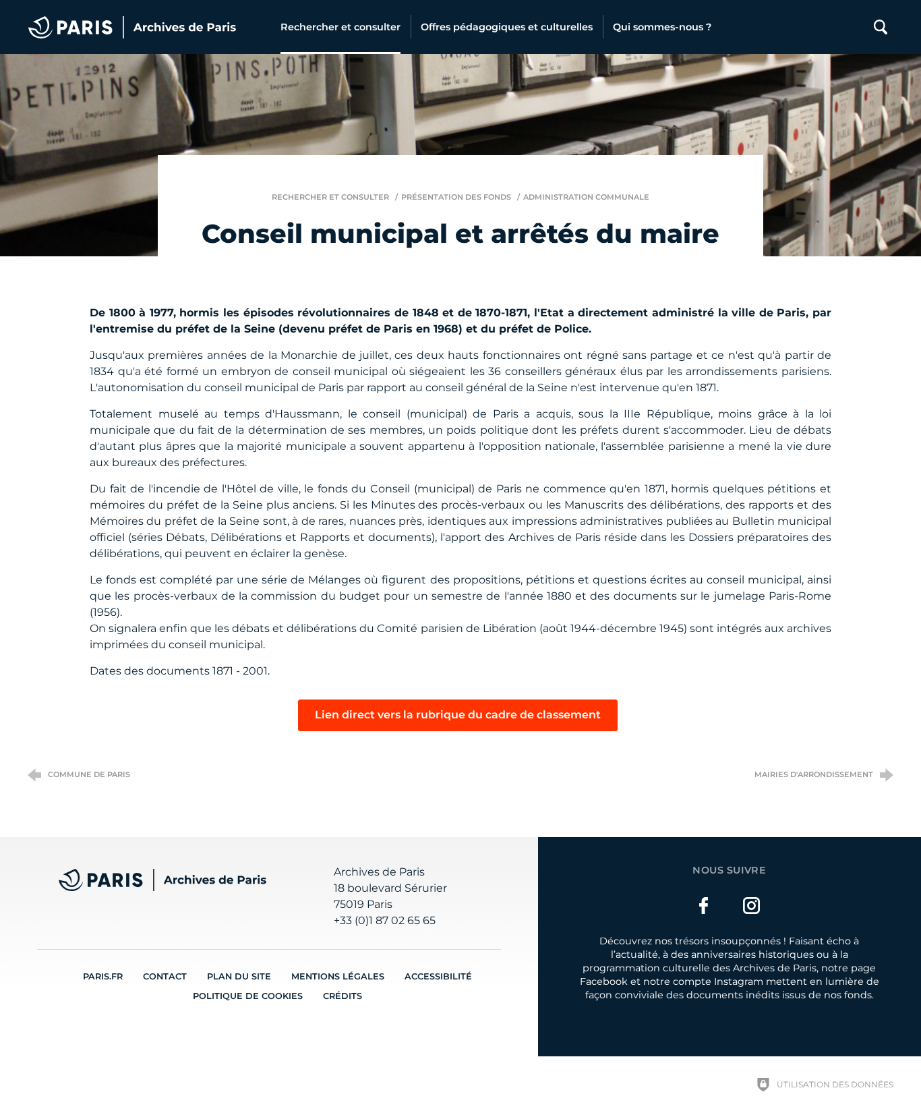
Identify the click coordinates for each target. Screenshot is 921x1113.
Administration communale (586, 197)
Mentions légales (337, 976)
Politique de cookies (248, 996)
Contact (165, 976)
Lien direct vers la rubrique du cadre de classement (458, 714)
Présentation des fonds (456, 197)
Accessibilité (438, 976)
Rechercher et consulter (330, 197)
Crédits (342, 996)
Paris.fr (103, 976)
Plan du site (239, 976)
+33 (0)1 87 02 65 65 (385, 920)
